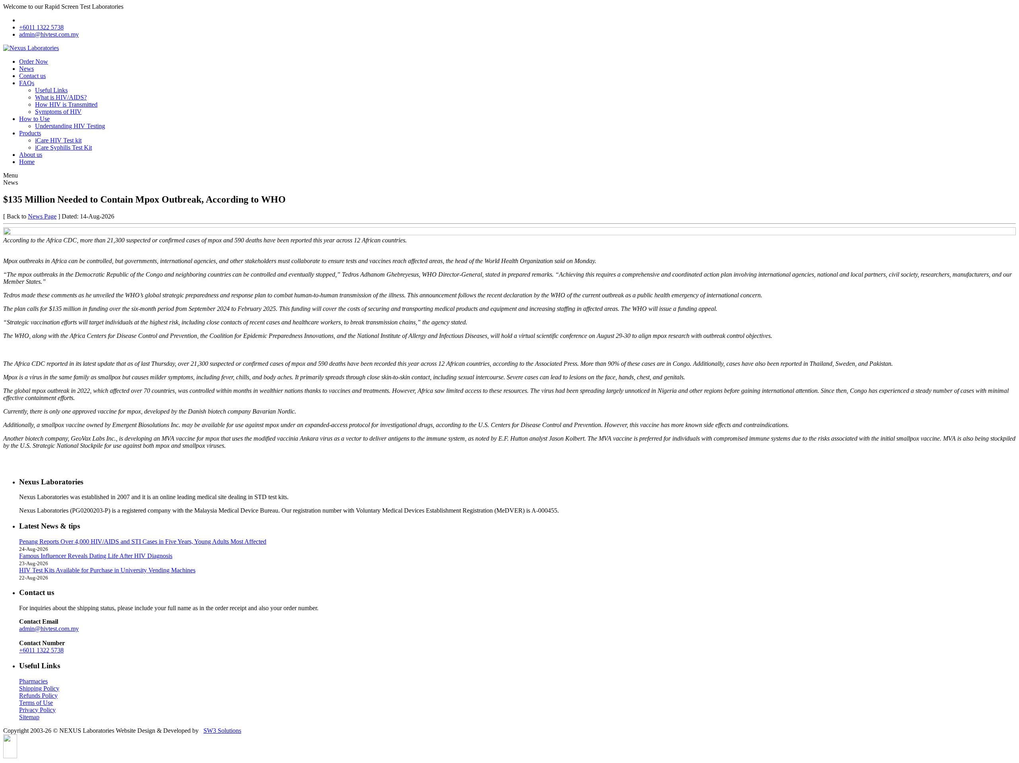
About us (30, 154)
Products (30, 133)
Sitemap (29, 717)
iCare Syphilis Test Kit (63, 147)
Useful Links (51, 90)
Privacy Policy (37, 709)
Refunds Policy (38, 695)
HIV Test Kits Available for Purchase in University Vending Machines (107, 570)
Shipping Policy (39, 688)
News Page (42, 216)
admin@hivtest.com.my (49, 34)
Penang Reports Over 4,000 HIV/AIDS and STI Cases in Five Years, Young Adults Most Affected (142, 541)
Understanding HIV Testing (70, 126)
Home (27, 161)
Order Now (33, 61)
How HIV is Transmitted (66, 104)
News (26, 68)
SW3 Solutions (222, 730)
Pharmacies (33, 681)
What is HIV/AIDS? (61, 97)
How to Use (34, 118)
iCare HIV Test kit (58, 140)
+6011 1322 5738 (41, 27)
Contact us (32, 75)
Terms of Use (36, 702)
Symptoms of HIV (58, 111)
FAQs (26, 83)
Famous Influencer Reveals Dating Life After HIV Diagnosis (95, 555)
